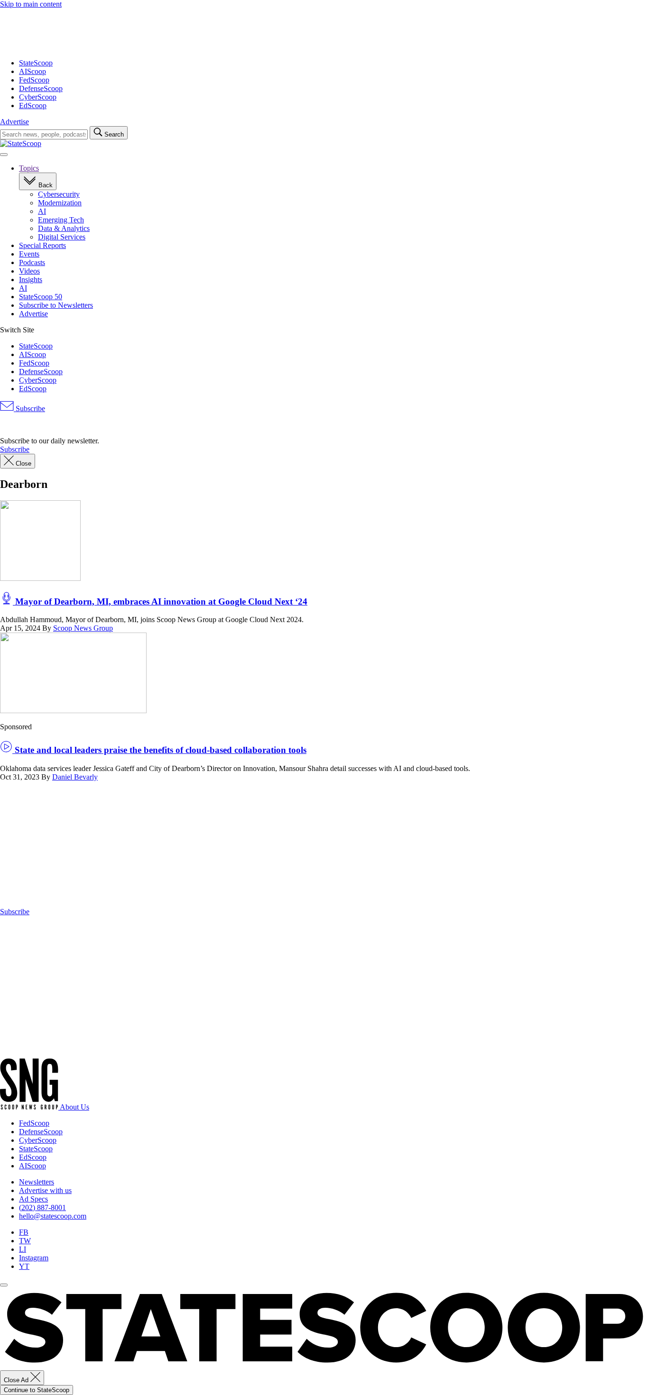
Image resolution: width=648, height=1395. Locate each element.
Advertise (14, 122)
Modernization (60, 203)
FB (23, 1232)
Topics (29, 168)
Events (29, 254)
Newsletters (36, 1182)
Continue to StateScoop (36, 1390)
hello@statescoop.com (52, 1216)
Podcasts (32, 262)
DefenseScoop (41, 88)
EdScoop (32, 105)
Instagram (33, 1258)
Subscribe (29, 408)
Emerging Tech (61, 220)
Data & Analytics (64, 228)
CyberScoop (37, 97)
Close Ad (17, 1380)
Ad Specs (33, 1199)
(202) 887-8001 (42, 1207)
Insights (30, 279)
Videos (29, 271)
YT (24, 1266)
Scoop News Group (83, 628)
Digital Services (61, 237)
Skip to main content (31, 4)
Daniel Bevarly (75, 777)
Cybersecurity (59, 194)
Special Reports (42, 245)
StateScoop (36, 63)
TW (25, 1241)
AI (42, 211)
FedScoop (34, 80)
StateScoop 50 (40, 297)
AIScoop (32, 71)
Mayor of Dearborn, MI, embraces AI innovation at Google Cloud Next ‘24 (160, 601)
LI (22, 1249)
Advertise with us (45, 1190)
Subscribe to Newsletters (56, 305)
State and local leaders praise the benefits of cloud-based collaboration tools (159, 750)
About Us (74, 1107)
